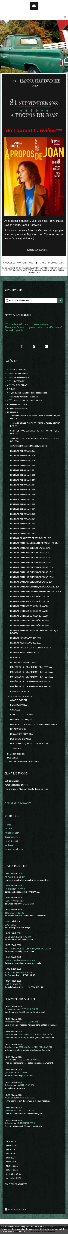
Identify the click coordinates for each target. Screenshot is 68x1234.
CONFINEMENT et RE (17, 404)
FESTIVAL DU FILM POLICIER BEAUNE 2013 (30, 553)
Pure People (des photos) (16, 785)
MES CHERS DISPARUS (20, 739)
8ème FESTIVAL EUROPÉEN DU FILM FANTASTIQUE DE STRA (34, 432)
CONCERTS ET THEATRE (22, 715)
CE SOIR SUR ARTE (15, 877)
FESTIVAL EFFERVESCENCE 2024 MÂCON (29, 611)
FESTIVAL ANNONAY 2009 (22, 460)
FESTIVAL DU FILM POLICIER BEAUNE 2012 (30, 548)
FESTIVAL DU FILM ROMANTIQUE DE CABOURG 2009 (35, 591)
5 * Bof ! (11, 389)
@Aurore (9, 1072)
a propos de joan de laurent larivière (28, 268)
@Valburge (10, 1047)
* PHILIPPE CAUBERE (17, 369)
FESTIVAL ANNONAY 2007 (22, 451)
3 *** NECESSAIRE (25, 263)
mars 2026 (11, 1162)
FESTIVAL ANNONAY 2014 (22, 485)
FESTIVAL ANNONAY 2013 (22, 480)
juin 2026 (10, 1149)
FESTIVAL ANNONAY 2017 (22, 499)
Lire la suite (37, 249)
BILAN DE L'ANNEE (18, 705)
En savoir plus (19, 1231)
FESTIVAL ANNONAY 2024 (22, 528)
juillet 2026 (11, 1145)
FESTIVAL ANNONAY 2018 (22, 504)
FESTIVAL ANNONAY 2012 (22, 475)
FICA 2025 (15, 657)
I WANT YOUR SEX (14, 901)
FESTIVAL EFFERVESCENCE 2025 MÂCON (29, 616)
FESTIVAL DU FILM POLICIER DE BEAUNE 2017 (32, 582)
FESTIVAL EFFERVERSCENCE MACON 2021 (30, 596)
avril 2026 (11, 1158)
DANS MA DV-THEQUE (21, 719)
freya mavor (34, 270)
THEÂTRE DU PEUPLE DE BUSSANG (23, 761)
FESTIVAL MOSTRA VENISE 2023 (26, 643)
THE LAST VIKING (14, 912)
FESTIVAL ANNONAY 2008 (22, 455)
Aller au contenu (11, 2)
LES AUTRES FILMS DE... (21, 734)
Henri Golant (11, 841)
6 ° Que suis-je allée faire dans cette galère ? (28, 393)
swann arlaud (49, 270)
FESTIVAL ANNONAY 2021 (22, 519)
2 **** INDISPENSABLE (18, 377)
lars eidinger (20, 270)
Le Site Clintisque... (13, 781)
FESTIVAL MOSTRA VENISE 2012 (26, 638)
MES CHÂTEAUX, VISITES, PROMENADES (29, 743)
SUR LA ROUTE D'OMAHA (18, 972)
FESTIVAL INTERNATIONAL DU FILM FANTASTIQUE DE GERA (34, 631)
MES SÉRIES (12, 758)
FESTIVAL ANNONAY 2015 (22, 490)
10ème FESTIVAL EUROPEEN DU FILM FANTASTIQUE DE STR (35, 416)
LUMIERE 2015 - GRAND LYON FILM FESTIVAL (31, 667)
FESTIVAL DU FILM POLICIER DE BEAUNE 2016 (32, 577)
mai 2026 (10, 1153)
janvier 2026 (12, 1170)
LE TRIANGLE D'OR (15, 889)
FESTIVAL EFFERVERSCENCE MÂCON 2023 (30, 601)
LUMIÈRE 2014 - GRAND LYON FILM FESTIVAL (31, 686)
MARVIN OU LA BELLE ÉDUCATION (35, 1047)
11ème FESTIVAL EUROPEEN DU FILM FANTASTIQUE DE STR (35, 424)
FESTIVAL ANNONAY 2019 (22, 509)
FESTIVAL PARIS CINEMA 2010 (24, 652)
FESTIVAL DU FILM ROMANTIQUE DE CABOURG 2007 (35, 587)
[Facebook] (21, 346)
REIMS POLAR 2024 (19, 691)
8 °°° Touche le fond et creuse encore (24, 400)
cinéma (53, 268)
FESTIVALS (12, 412)
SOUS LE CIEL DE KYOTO (18, 936)
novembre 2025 (13, 1178)
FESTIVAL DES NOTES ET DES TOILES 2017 (31, 538)
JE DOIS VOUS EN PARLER (19, 696)
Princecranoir (11, 1009)
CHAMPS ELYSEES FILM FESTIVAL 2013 (28, 446)
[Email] (34, 6)
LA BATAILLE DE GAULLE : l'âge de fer (35, 1034)
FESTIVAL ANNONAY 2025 (22, 533)
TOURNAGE (16, 748)
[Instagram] (34, 346)
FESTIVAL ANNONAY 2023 (22, 523)
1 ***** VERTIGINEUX (17, 373)
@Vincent (9, 1034)
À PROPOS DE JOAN (34, 115)
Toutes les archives (16, 1184)
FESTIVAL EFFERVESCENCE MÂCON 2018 (29, 620)
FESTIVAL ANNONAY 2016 (22, 494)
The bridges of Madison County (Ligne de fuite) (27, 789)
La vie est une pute (16, 754)
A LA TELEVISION (18, 700)
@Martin (9, 1060)
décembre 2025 (13, 1174)
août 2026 (11, 1141)
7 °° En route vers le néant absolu (22, 397)
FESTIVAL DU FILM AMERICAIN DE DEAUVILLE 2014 (34, 543)
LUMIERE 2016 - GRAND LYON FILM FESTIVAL (31, 672)
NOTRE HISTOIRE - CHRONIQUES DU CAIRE (28, 948)
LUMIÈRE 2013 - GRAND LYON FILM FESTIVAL (31, 681)
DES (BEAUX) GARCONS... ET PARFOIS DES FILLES (33, 724)
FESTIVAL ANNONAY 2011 (22, 470)
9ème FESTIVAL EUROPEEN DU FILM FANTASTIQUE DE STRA (34, 439)
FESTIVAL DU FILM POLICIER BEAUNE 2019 (30, 562)
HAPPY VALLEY (13, 984)
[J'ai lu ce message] (65, 1226)
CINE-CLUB (15, 710)
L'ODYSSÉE (10, 924)
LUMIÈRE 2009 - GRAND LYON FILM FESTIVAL (31, 677)
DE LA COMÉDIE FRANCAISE (20, 960)
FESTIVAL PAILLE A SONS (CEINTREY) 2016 (30, 648)
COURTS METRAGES (17, 408)
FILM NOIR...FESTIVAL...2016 (23, 662)
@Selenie (9, 1098)
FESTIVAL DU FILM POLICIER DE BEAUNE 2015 (32, 572)
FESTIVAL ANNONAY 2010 (22, 465)
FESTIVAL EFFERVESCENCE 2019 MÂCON (29, 606)
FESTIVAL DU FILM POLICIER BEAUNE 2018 (30, 557)
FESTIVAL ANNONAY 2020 (22, 514)
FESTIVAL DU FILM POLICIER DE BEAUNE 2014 (32, 567)
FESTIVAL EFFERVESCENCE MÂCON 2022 (29, 625)
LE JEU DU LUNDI (18, 729)
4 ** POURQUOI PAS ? (17, 385)
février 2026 (12, 1166)
